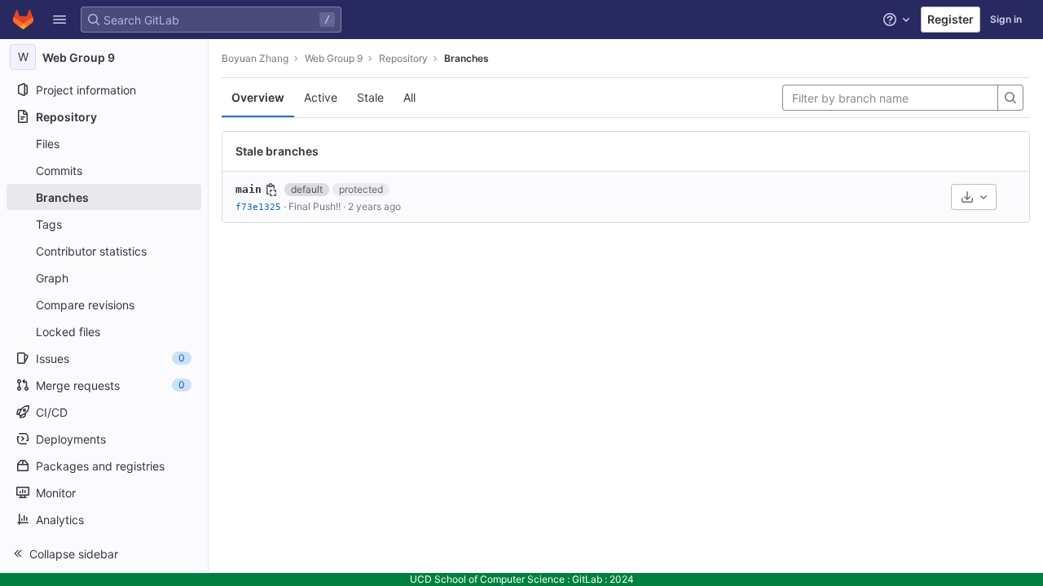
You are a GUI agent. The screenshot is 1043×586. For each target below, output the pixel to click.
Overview (257, 97)
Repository (403, 58)
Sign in (1006, 19)
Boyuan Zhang (255, 58)
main (248, 189)
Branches (466, 58)
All (409, 97)
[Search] (1010, 98)
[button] (59, 20)
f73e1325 (258, 206)
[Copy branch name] (271, 189)
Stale (370, 97)
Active (320, 97)
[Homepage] (23, 19)
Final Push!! (314, 206)
